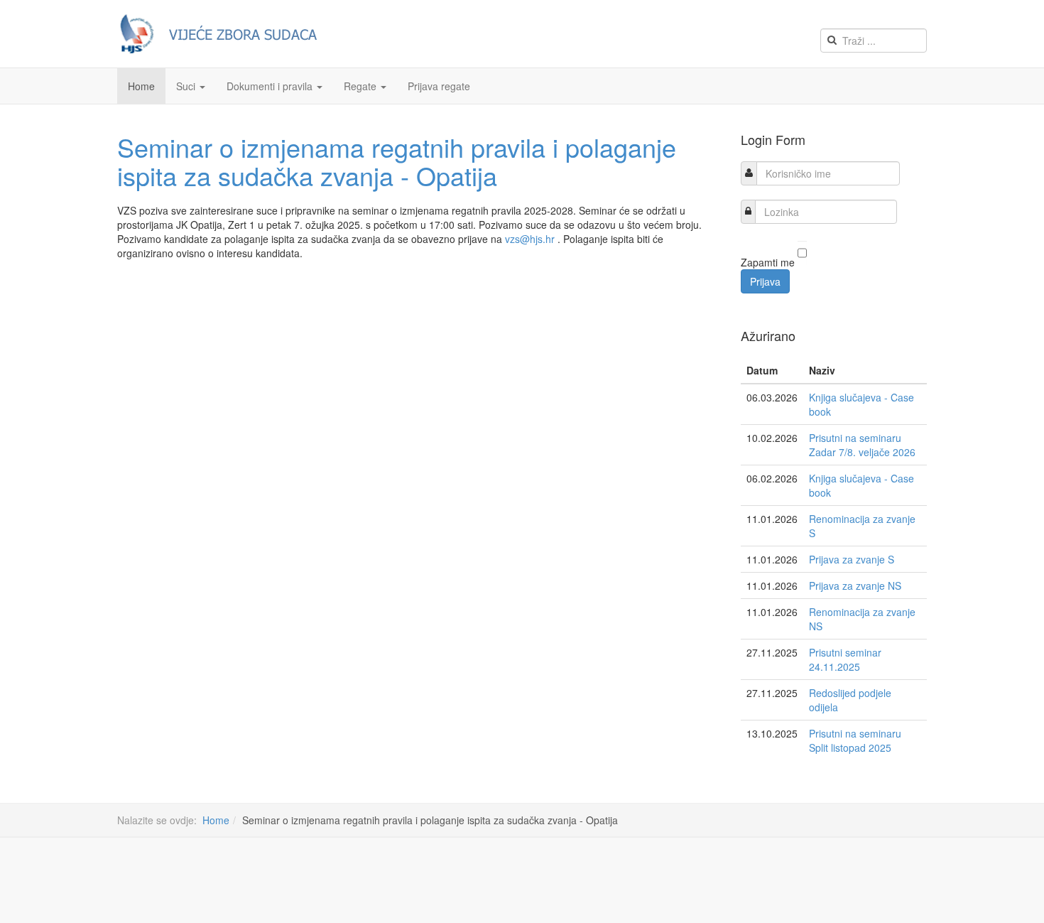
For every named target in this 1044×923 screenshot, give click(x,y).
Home (141, 86)
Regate (361, 86)
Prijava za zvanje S (851, 559)
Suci (187, 86)
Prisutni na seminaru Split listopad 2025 (855, 740)
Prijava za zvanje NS (855, 585)
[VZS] (223, 33)
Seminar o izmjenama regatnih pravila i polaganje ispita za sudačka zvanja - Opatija (396, 161)
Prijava (765, 281)
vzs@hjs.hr (530, 239)
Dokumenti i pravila (271, 86)
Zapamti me (768, 262)
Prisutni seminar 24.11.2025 (845, 659)
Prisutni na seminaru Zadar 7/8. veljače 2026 (862, 445)
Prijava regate (439, 86)
